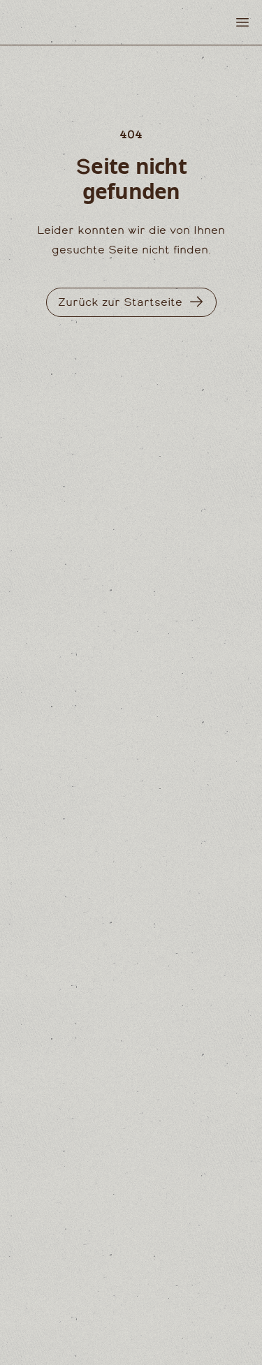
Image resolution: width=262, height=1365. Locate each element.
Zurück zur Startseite (120, 302)
